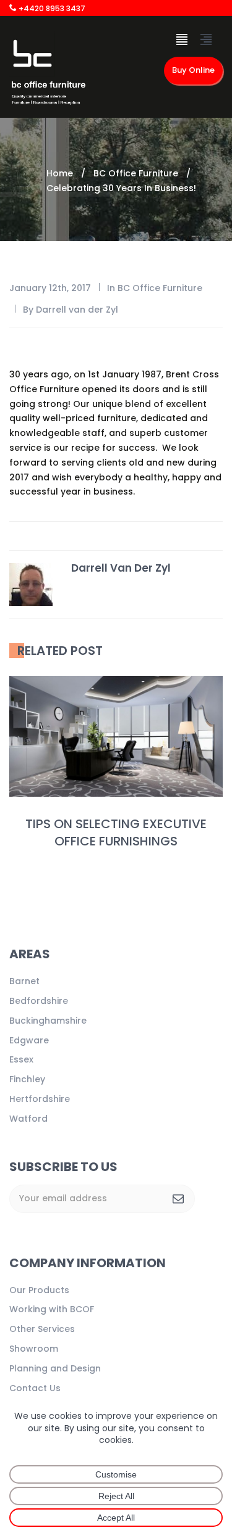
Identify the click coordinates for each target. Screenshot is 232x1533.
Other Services (42, 1329)
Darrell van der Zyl (77, 309)
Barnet (24, 981)
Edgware (29, 1040)
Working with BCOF (51, 1309)
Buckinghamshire (48, 1020)
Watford (28, 1118)
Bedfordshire (38, 1001)
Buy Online (193, 70)
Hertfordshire (39, 1099)
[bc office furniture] (48, 71)
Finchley (27, 1079)
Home (59, 173)
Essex (21, 1059)
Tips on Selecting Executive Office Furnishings (116, 832)
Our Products (39, 1290)
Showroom (33, 1348)
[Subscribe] (178, 1198)
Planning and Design (55, 1368)
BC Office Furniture (135, 173)
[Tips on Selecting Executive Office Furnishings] (116, 736)
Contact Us (35, 1388)
